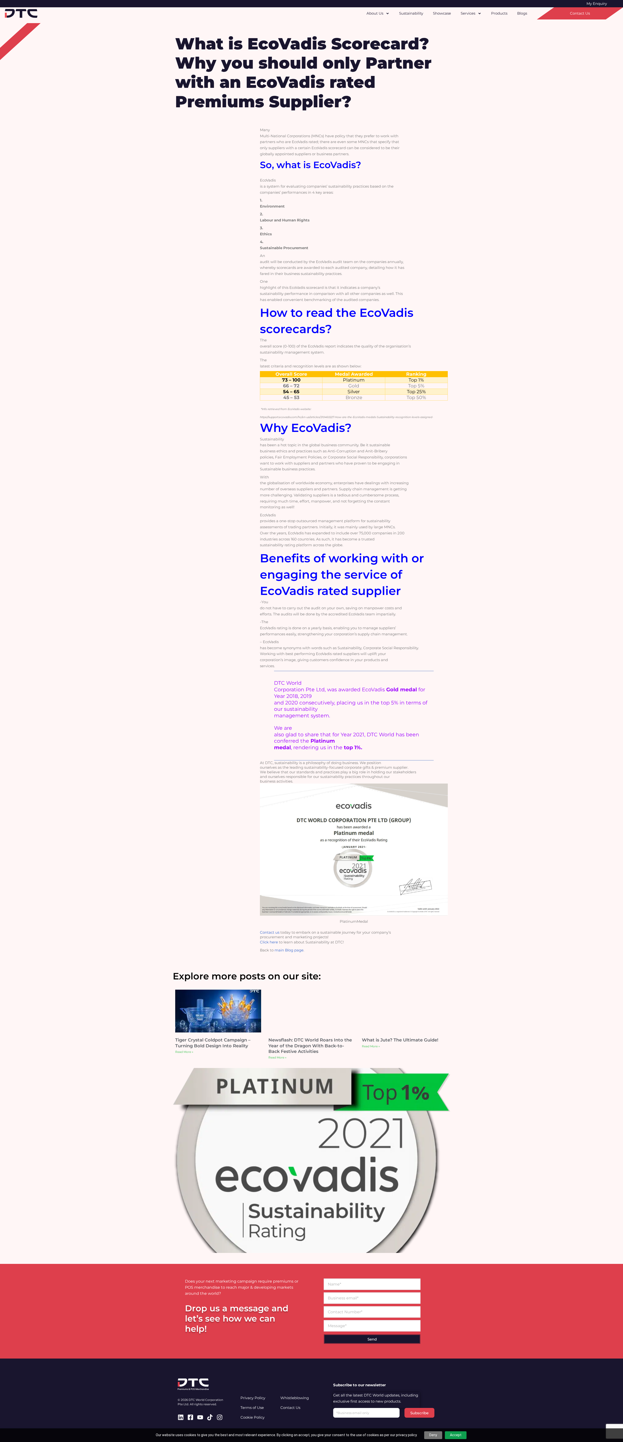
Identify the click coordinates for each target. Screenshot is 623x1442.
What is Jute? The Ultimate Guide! (400, 1040)
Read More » (184, 1052)
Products (499, 13)
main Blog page (289, 950)
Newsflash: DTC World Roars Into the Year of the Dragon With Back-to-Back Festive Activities (310, 1045)
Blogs (522, 13)
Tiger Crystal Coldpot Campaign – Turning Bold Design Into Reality (212, 1042)
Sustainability (411, 13)
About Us (374, 13)
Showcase (442, 13)
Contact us (269, 932)
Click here (269, 942)
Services (468, 13)
